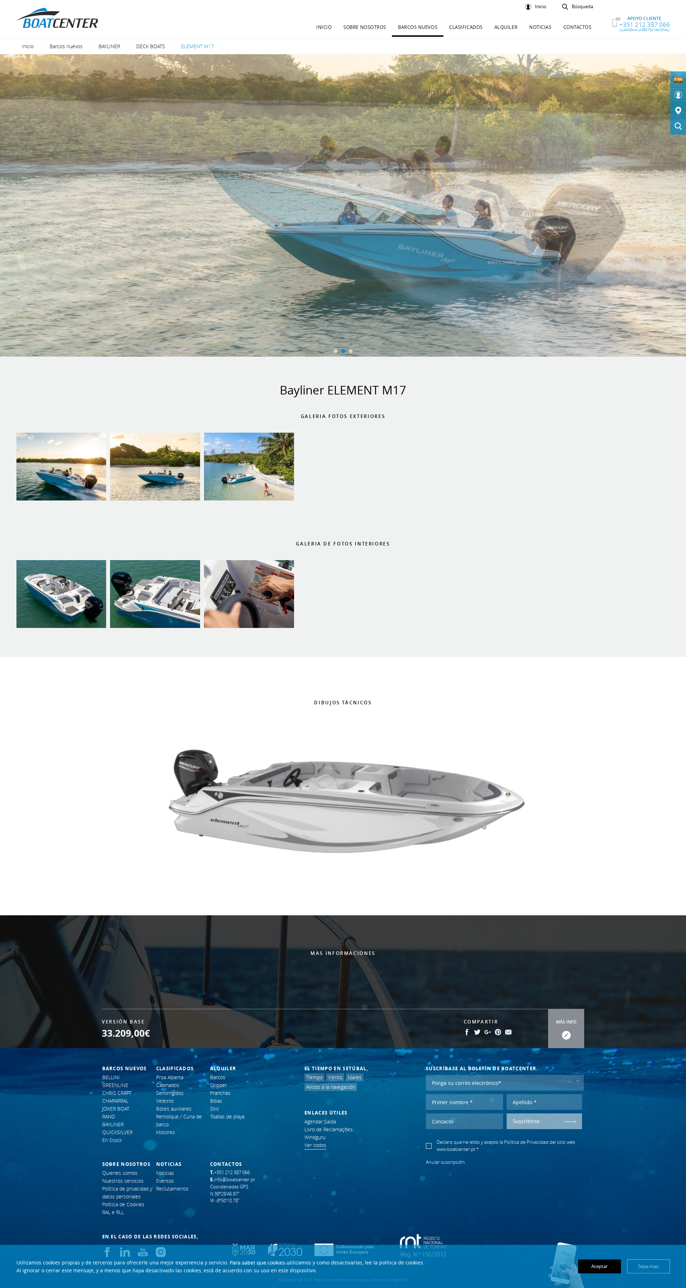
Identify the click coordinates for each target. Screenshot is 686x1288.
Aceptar (599, 1266)
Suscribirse (526, 1121)
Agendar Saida (320, 1121)
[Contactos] (678, 111)
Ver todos (315, 1145)
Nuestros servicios (123, 1180)
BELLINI (111, 1077)
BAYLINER (109, 46)
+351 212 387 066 (644, 24)
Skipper (218, 1085)
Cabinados (167, 1085)
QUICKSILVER (117, 1132)
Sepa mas (648, 1266)
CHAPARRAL (115, 1100)
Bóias (216, 1100)
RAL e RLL (113, 1212)
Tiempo (314, 1077)
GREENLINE (115, 1085)
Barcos (217, 1077)
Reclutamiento (172, 1188)
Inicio (540, 7)
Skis (214, 1108)
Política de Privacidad (526, 1142)
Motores (165, 1132)
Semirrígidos (170, 1093)
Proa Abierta (169, 1077)
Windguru (314, 1137)
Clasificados (466, 27)
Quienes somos (120, 1172)
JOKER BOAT (115, 1108)
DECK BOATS (150, 46)
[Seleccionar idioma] (678, 79)
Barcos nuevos (417, 27)
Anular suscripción (445, 1162)
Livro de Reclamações (328, 1129)
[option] (343, 205)
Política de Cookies (123, 1204)
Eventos (165, 1180)
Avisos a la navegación (330, 1086)
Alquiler (505, 27)
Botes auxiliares (174, 1108)
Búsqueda (582, 7)
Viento (335, 1077)
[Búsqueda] (678, 127)
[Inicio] (678, 95)
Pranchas (220, 1093)
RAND (108, 1116)
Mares (355, 1077)
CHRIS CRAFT (116, 1093)
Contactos (577, 27)
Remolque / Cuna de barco (179, 1120)
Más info (566, 1022)
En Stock (112, 1140)
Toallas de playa (227, 1116)
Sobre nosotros (364, 27)
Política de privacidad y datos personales (127, 1192)
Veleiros (165, 1100)
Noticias (540, 27)
